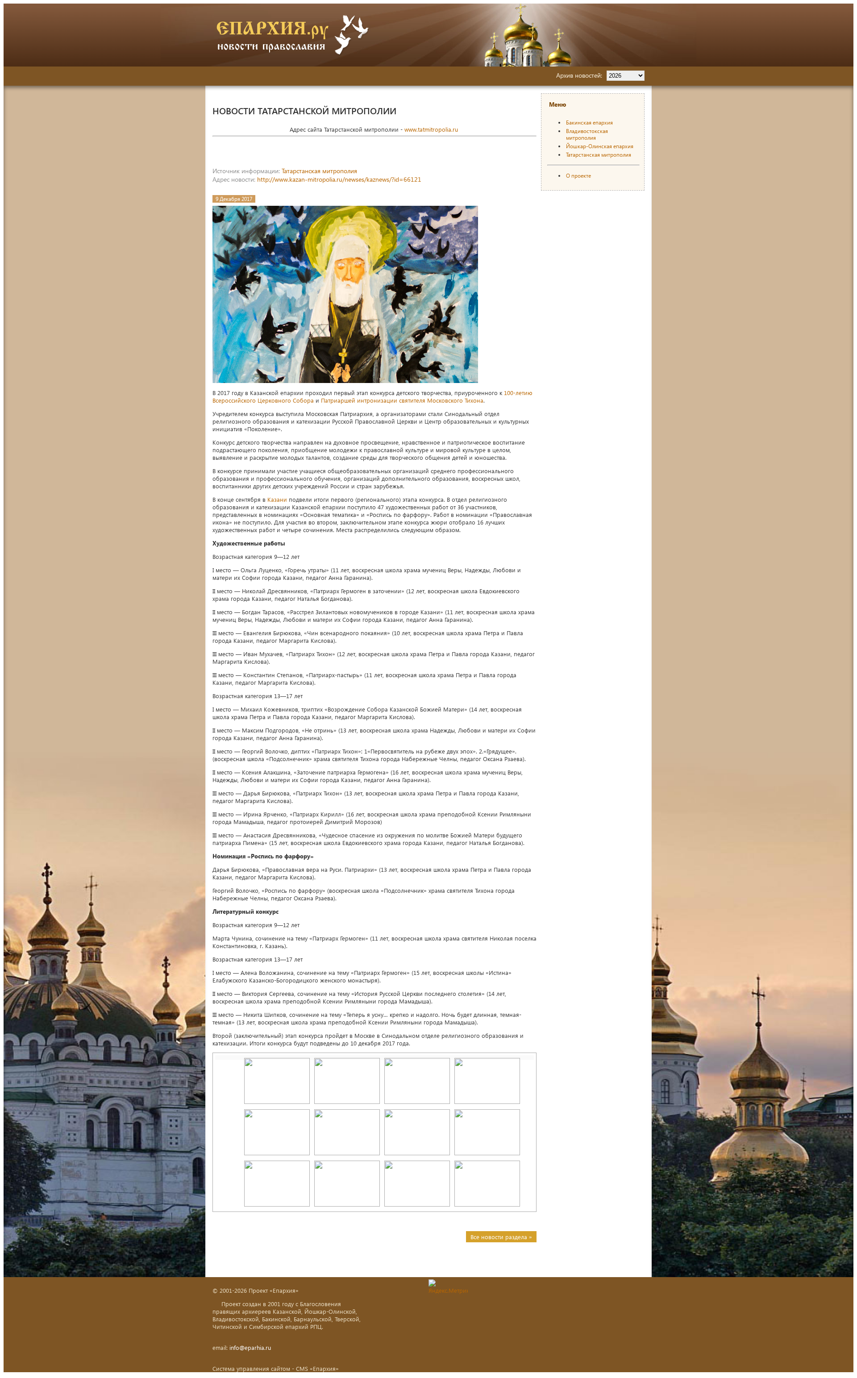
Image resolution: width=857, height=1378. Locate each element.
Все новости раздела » (501, 1237)
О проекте (578, 175)
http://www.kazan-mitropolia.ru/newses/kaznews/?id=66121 (339, 179)
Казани (277, 499)
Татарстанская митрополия (319, 171)
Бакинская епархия (589, 122)
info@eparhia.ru (250, 1347)
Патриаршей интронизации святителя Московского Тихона (402, 400)
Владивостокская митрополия (587, 134)
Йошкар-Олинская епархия (599, 146)
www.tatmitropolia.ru (431, 129)
